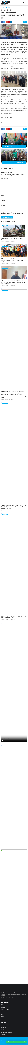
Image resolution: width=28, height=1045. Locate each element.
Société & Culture (5, 1009)
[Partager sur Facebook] (2, 22)
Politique (3, 1004)
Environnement (4, 1012)
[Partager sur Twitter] (4, 22)
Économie (8, 7)
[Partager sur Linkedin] (11, 22)
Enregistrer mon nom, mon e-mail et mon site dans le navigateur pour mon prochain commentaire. (14, 213)
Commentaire (4, 178)
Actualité (3, 7)
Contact (3, 1034)
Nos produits (4, 1027)
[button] (16, 1042)
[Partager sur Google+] (7, 22)
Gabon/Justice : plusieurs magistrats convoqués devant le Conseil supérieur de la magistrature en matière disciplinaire (13, 507)
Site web (3, 205)
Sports (2, 1014)
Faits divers (3, 1019)
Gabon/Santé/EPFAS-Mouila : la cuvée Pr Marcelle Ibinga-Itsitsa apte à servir (13, 616)
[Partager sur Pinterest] (9, 22)
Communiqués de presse (6, 1032)
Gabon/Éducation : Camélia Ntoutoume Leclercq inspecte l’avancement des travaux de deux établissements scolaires (13, 260)
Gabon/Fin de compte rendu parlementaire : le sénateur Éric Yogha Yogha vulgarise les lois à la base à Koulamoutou (13, 282)
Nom (2, 195)
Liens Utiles (3, 1029)
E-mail (3, 200)
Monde (2, 1016)
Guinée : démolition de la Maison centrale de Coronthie (12, 239)
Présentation (4, 1025)
